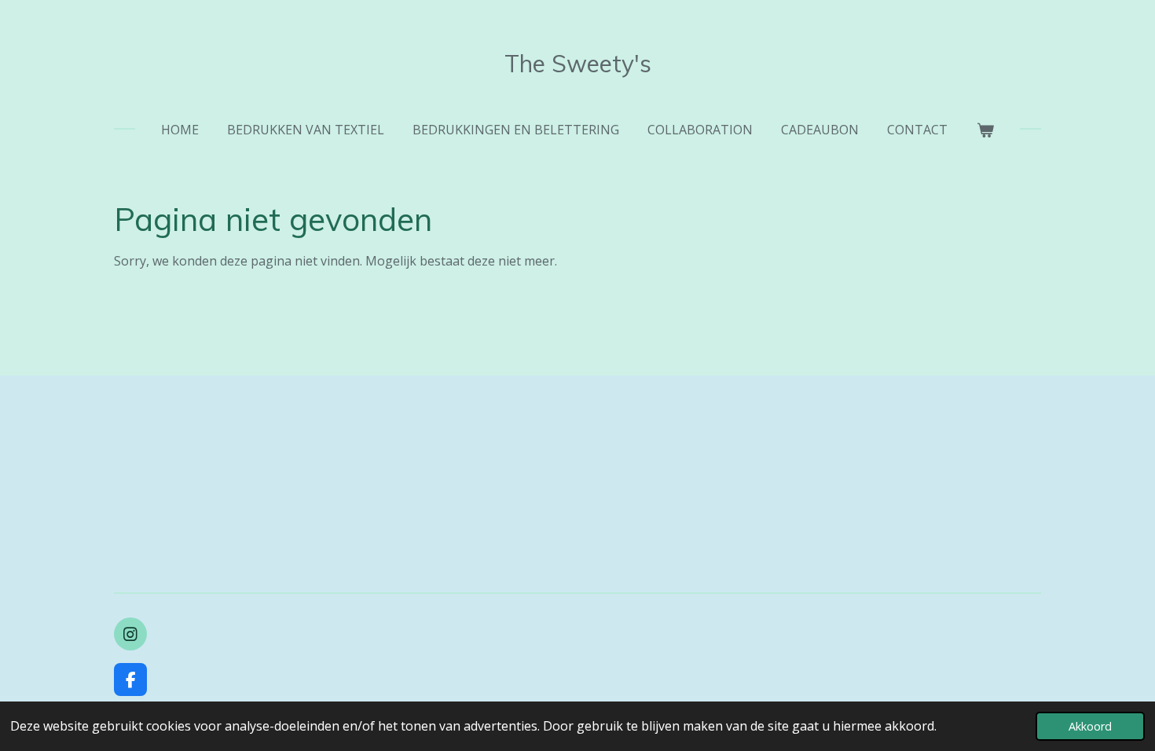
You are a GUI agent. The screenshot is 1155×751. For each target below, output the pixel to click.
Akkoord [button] (1090, 726)
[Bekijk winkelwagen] (984, 129)
